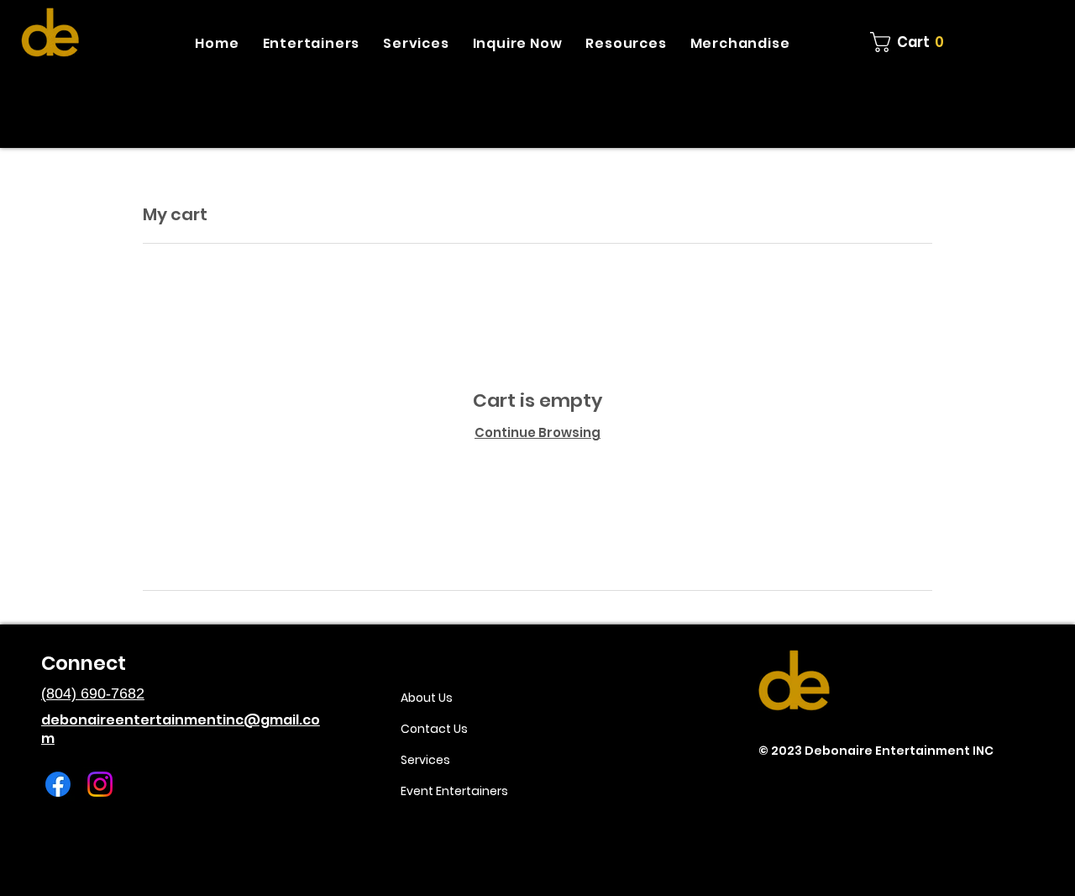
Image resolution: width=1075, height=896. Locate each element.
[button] (311, 43)
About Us (427, 697)
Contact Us (434, 728)
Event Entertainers (454, 791)
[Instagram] (100, 784)
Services (425, 759)
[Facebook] (58, 784)
